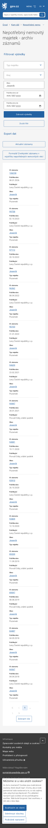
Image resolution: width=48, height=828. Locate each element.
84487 (12, 631)
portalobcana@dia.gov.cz (15, 772)
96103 (12, 327)
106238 (12, 173)
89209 (12, 554)
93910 (12, 480)
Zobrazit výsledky (24, 114)
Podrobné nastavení (14, 819)
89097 (12, 592)
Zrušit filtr (24, 123)
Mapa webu (8, 751)
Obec (8, 83)
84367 (12, 669)
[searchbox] (24, 85)
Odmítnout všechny (14, 813)
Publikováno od (12, 93)
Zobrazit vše (24, 719)
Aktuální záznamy (24, 144)
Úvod (5, 25)
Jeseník (13, 194)
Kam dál (15, 25)
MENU (29, 6)
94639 (12, 365)
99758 (12, 211)
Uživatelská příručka (13, 760)
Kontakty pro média (12, 747)
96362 (12, 288)
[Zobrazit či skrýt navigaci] (43, 24)
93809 (12, 519)
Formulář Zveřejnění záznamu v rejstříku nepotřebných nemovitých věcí (24, 155)
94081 (12, 442)
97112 (12, 250)
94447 (12, 403)
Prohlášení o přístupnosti (15, 755)
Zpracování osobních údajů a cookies (21, 743)
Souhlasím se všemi (15, 808)
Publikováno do (12, 103)
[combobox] (24, 85)
